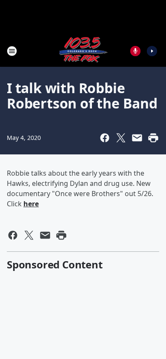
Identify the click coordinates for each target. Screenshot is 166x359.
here (31, 203)
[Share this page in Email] (137, 138)
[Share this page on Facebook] (105, 138)
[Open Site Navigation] (12, 51)
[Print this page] (153, 138)
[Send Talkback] (135, 51)
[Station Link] (83, 51)
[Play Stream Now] (152, 51)
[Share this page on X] (121, 138)
